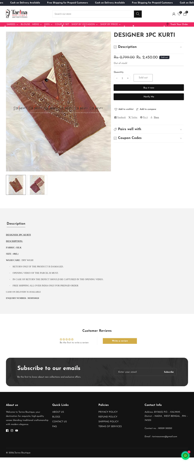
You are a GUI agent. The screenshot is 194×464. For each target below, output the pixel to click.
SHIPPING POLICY (108, 422)
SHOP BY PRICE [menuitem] (109, 24)
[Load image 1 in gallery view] (16, 185)
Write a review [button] (120, 341)
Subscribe (169, 372)
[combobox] (97, 14)
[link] (177, 24)
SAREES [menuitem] (11, 24)
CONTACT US (59, 422)
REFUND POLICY (107, 417)
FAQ (54, 426)
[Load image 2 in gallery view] (37, 185)
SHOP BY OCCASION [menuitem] (83, 24)
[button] (149, 129)
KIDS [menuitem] (47, 24)
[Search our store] (138, 14)
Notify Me (149, 97)
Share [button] (156, 117)
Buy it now (148, 88)
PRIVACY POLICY (108, 412)
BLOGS (56, 417)
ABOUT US (58, 412)
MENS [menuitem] (35, 24)
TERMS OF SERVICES (110, 426)
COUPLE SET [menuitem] (62, 24)
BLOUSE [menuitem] (25, 24)
